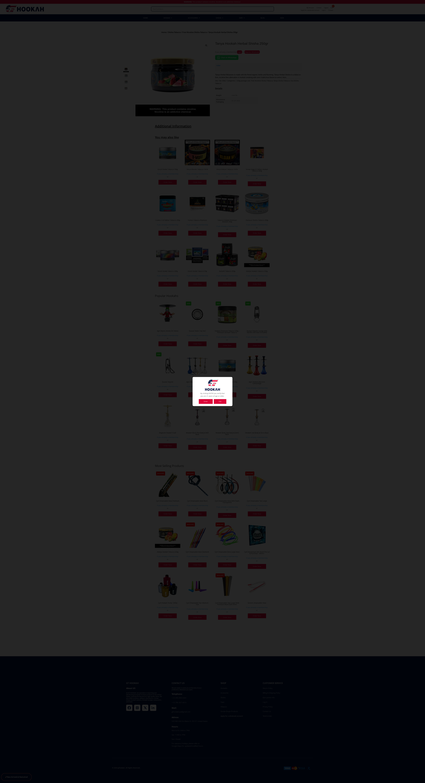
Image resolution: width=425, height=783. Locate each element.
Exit (220, 401)
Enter (206, 401)
